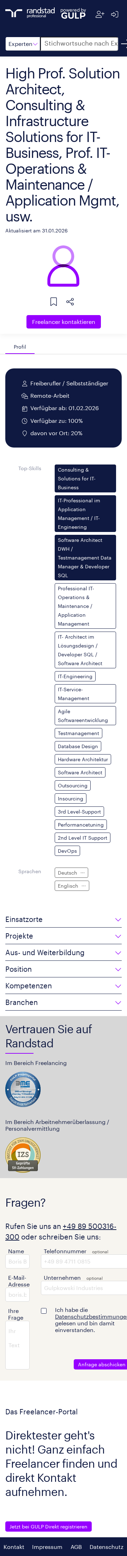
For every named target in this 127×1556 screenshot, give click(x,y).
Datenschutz (106, 1546)
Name (16, 1251)
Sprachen (29, 871)
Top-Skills (29, 468)
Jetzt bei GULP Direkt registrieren (48, 1527)
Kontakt (14, 1546)
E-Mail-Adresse (19, 1281)
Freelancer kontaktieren (63, 321)
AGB (76, 1546)
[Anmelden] (114, 14)
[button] (22, 44)
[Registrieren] (100, 14)
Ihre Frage (15, 1314)
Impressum (47, 1546)
